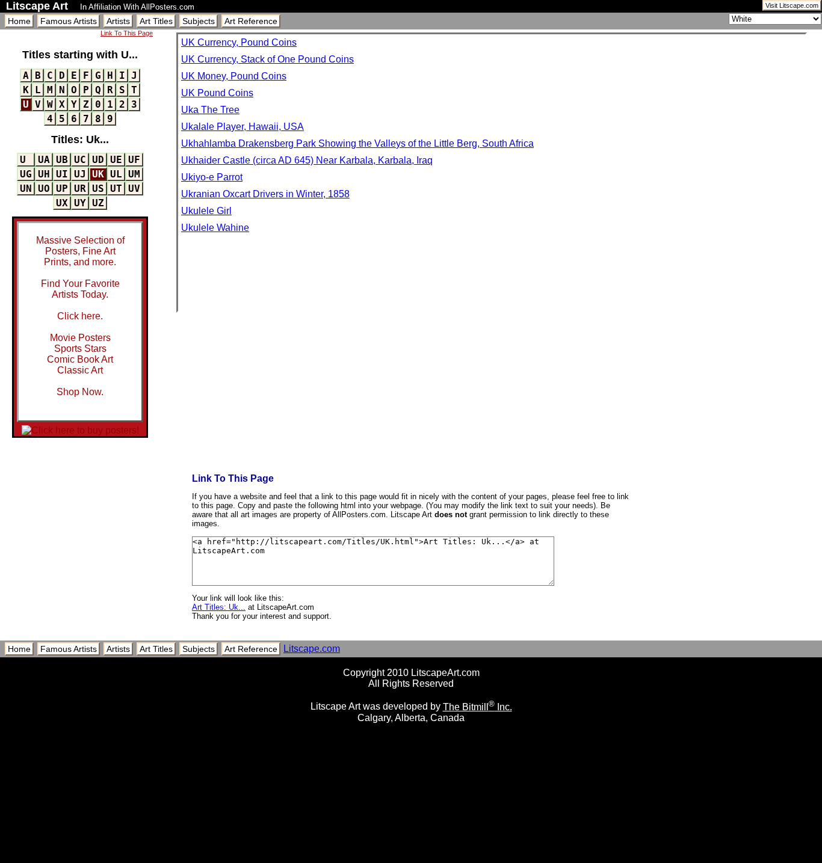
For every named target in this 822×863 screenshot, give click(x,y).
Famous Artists (68, 21)
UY (80, 203)
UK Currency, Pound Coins (239, 42)
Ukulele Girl (206, 211)
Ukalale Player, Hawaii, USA (242, 126)
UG (26, 174)
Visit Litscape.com (791, 5)
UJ (80, 174)
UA (44, 159)
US (98, 188)
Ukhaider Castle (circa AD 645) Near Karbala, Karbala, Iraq (307, 160)
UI (62, 174)
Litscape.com (311, 648)
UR (80, 188)
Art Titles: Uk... (219, 607)
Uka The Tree (210, 110)
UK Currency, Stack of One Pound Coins (267, 59)
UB (62, 159)
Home (19, 21)
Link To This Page (126, 33)
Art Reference (250, 21)
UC (80, 159)
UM (134, 174)
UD (98, 159)
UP (62, 188)
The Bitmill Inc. (477, 707)
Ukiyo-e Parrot (212, 177)
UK (98, 174)
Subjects (198, 21)
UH (44, 174)
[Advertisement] (411, 858)
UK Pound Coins (217, 93)
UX (62, 203)
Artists (118, 21)
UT (116, 188)
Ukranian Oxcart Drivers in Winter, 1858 (265, 194)
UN (26, 188)
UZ (98, 203)
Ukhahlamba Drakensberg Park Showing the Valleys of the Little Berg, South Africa (357, 143)
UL (116, 174)
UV (134, 188)
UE (116, 159)
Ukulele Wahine (215, 228)
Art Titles (156, 21)
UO (44, 188)
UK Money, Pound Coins (233, 76)
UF (134, 159)
